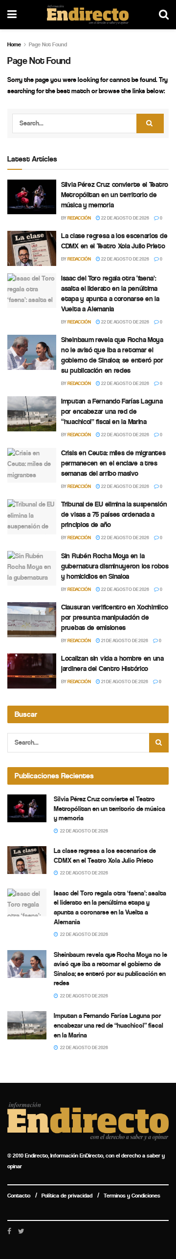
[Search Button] (150, 123)
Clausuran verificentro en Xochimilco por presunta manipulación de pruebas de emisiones (114, 617)
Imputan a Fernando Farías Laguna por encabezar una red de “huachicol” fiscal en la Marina (111, 411)
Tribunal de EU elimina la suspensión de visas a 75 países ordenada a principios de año (114, 514)
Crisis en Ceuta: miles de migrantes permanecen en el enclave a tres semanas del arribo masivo (113, 463)
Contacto (18, 1195)
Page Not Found (48, 44)
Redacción (79, 218)
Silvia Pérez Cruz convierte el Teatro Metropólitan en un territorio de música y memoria (114, 194)
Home (14, 44)
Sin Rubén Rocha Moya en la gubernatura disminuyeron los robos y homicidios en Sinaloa (115, 566)
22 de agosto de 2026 (124, 218)
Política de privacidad (67, 1195)
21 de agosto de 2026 (124, 641)
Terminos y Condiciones (132, 1195)
